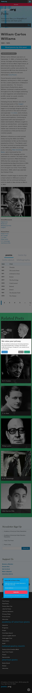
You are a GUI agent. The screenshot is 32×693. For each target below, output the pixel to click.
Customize (4, 352)
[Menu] (30, 1)
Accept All (27, 352)
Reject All (21, 352)
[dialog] (16, 346)
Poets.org (4, 1)
